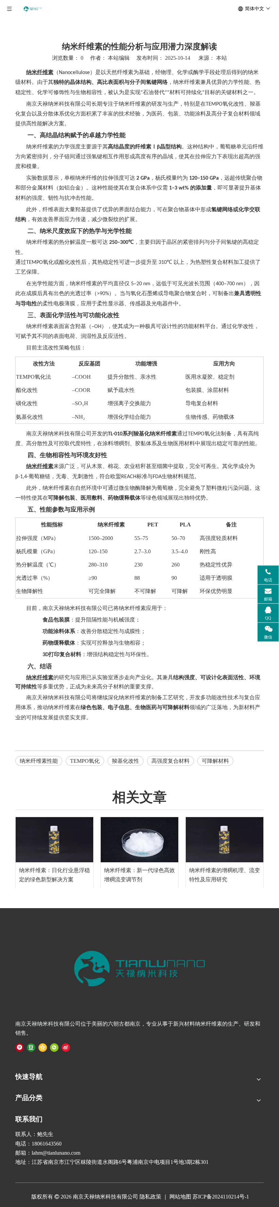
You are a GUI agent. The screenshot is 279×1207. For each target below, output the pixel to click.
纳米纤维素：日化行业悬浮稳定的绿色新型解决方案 (54, 874)
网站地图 (179, 1197)
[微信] (54, 1047)
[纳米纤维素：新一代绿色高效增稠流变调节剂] (139, 839)
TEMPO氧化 (85, 761)
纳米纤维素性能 (39, 761)
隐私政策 (150, 1197)
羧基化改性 (125, 761)
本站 (221, 58)
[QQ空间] (42, 1047)
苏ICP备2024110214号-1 (221, 1197)
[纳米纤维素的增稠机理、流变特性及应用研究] (224, 839)
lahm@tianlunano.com (56, 1153)
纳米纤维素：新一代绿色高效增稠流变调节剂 (139, 874)
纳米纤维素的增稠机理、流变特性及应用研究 (224, 874)
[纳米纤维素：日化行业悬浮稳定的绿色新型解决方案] (54, 839)
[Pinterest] (19, 1047)
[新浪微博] (66, 1047)
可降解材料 (215, 761)
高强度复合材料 (170, 761)
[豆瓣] (31, 1047)
